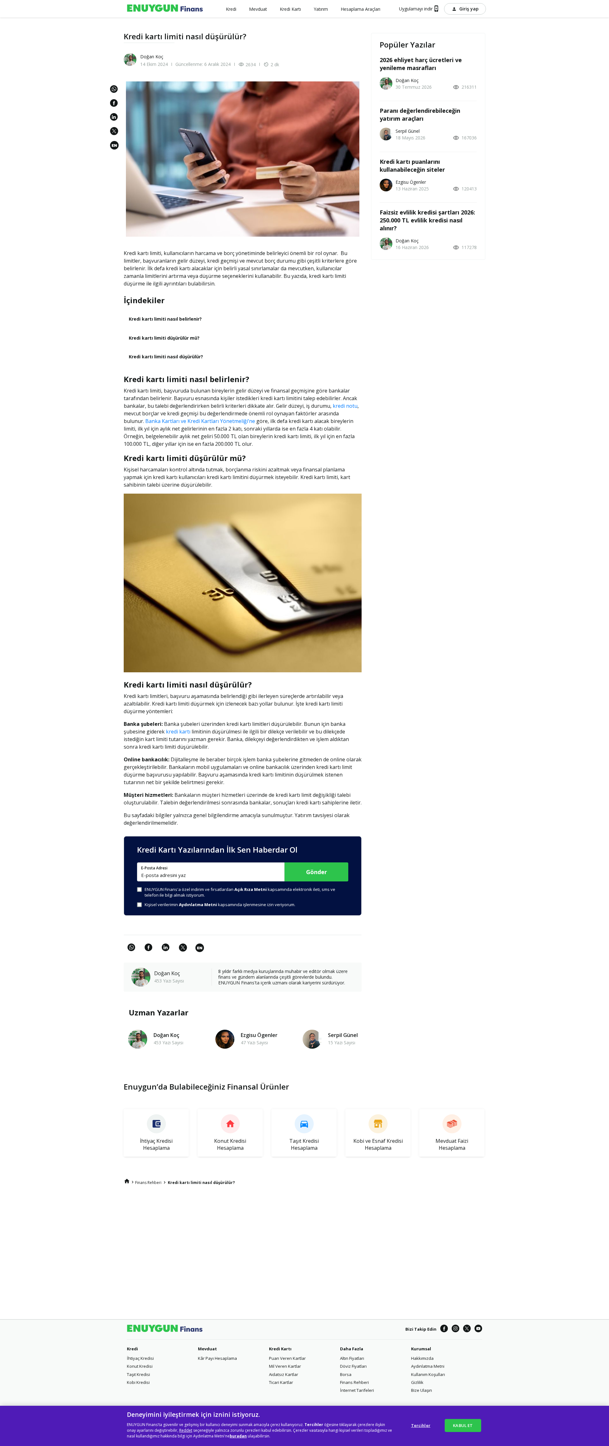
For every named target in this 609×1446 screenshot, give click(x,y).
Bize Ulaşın (421, 1390)
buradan (238, 1436)
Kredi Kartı (280, 1349)
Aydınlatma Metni (427, 1366)
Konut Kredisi (140, 1366)
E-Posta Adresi (154, 868)
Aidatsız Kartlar (283, 1374)
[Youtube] (478, 1329)
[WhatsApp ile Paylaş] (115, 92)
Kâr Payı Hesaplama (217, 1358)
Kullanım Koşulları (428, 1374)
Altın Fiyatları (352, 1358)
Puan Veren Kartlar (287, 1358)
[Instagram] (455, 1329)
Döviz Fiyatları (353, 1366)
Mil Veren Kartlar (285, 1366)
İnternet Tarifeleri (357, 1390)
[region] (304, 1426)
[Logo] (165, 9)
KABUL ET (463, 1425)
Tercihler (420, 1425)
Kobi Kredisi (138, 1382)
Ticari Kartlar (281, 1382)
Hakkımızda (422, 1358)
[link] (115, 145)
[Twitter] (467, 1329)
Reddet (185, 1430)
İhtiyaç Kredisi (140, 1358)
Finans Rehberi (354, 1382)
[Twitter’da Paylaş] (115, 134)
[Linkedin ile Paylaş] (115, 120)
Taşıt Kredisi (138, 1374)
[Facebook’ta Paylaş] (115, 106)
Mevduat (207, 1349)
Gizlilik (417, 1382)
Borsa (345, 1374)
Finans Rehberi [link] (148, 1182)
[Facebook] (444, 1329)
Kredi (132, 1349)
